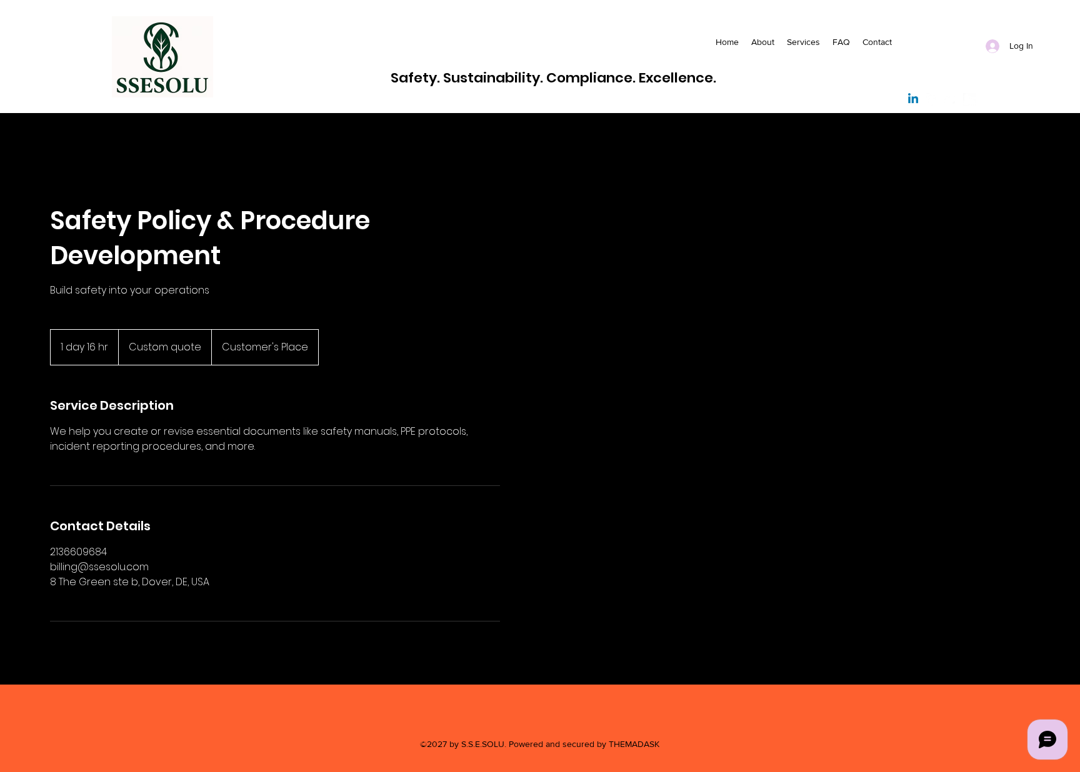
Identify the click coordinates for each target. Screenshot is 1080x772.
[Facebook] (932, 99)
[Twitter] (950, 99)
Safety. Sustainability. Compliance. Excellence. (553, 77)
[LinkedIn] (969, 99)
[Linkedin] (913, 99)
